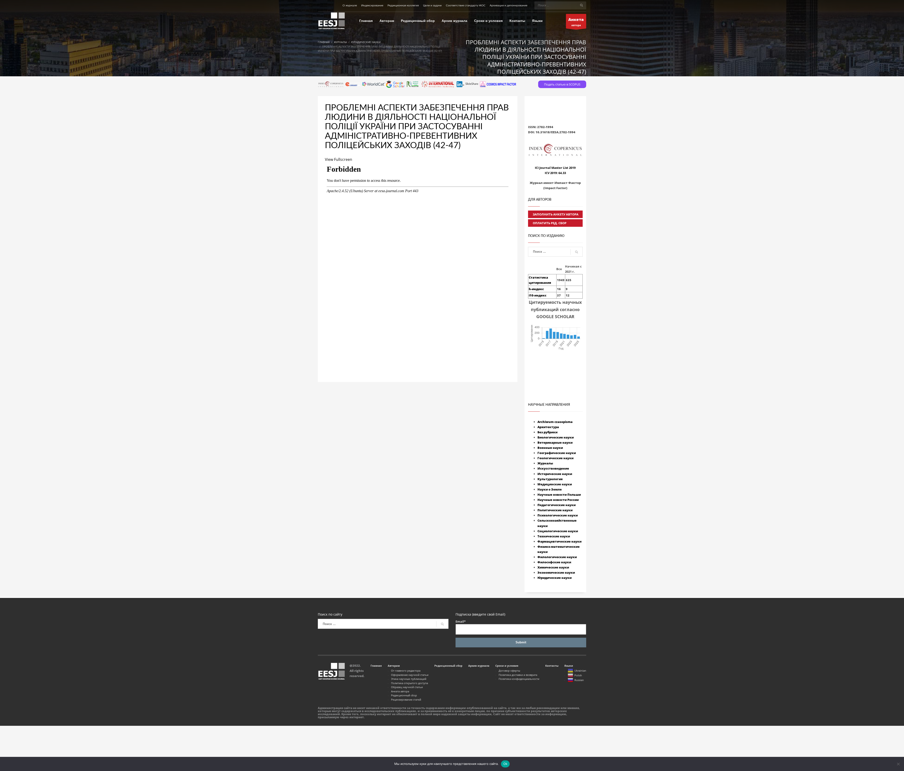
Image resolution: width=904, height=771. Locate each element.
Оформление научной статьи (409, 675)
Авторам (394, 665)
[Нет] (898, 764)
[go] (581, 5)
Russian (579, 680)
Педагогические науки (556, 505)
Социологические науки (557, 531)
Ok (505, 764)
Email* (461, 621)
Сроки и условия (506, 665)
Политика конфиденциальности (519, 679)
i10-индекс (537, 295)
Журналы (545, 463)
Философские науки (554, 562)
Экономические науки (556, 572)
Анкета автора (400, 691)
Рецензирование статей (406, 699)
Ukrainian (580, 670)
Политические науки (555, 510)
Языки (568, 665)
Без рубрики (547, 432)
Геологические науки (555, 458)
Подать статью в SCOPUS (562, 84)
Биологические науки (555, 437)
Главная (376, 665)
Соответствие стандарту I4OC (465, 5)
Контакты (551, 665)
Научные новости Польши (559, 494)
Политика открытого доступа (409, 683)
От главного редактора (405, 670)
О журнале (350, 5)
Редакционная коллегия (403, 5)
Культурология (550, 479)
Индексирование (372, 5)
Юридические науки (554, 578)
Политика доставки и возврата (518, 675)
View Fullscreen (338, 159)
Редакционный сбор (404, 695)
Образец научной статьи (407, 687)
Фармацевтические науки (559, 541)
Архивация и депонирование (508, 5)
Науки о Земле (549, 489)
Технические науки (553, 536)
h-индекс (536, 289)
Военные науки (550, 448)
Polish (578, 675)
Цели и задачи (432, 5)
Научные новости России (558, 500)
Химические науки (553, 567)
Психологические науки (557, 515)
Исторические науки (554, 474)
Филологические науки (557, 557)
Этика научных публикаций (408, 679)
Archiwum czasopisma (555, 422)
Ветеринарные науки (555, 442)
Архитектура (548, 427)
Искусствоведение (553, 468)
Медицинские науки (554, 484)
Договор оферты (509, 670)
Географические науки (556, 453)
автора (576, 22)
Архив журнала (478, 665)
